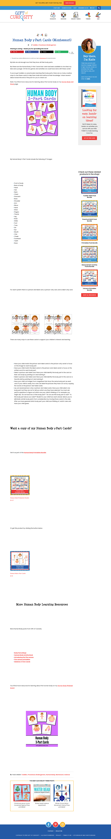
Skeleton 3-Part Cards (22, 662)
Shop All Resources (89, 295)
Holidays (53, 19)
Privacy (58, 835)
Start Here (57, 8)
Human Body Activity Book (23, 655)
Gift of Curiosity (21, 16)
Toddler (35, 45)
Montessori (60, 775)
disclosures (43, 58)
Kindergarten (51, 45)
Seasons (63, 19)
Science (67, 775)
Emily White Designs (89, 835)
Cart (93, 8)
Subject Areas (76, 19)
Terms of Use (67, 835)
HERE (88, 79)
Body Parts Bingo (20, 653)
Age (98, 19)
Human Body (50, 775)
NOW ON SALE (70, 3)
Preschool (42, 45)
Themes (88, 19)
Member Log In (84, 8)
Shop (75, 8)
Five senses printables (22, 659)
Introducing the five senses (24, 657)
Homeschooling (66, 8)
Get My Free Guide (89, 138)
